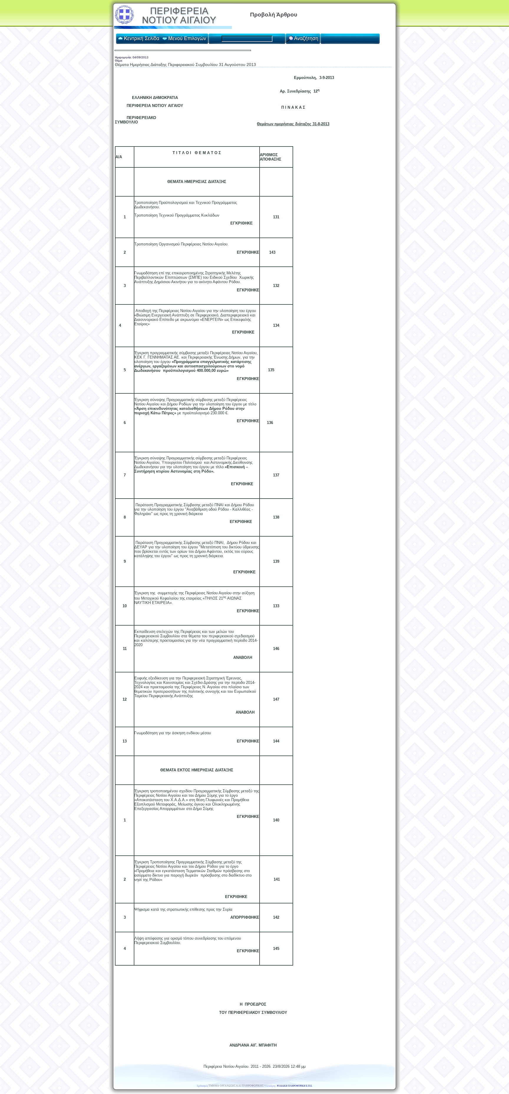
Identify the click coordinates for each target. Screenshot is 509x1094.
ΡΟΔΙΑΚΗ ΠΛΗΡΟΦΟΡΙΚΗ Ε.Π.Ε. (295, 1086)
